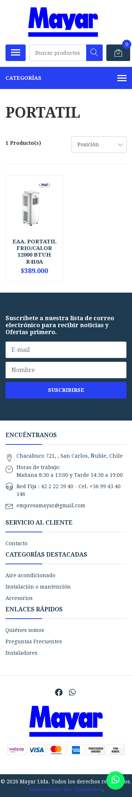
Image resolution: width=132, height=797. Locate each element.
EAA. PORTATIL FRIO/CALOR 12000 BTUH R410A (34, 251)
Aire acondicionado (30, 575)
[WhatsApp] (72, 692)
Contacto (16, 543)
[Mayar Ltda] (63, 22)
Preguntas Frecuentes (34, 641)
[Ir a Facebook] (59, 692)
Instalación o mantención (38, 587)
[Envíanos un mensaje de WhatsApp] (115, 780)
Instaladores (21, 653)
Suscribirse (66, 390)
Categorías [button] (23, 78)
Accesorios (19, 598)
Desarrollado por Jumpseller (65, 789)
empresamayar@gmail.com (50, 505)
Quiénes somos (25, 630)
